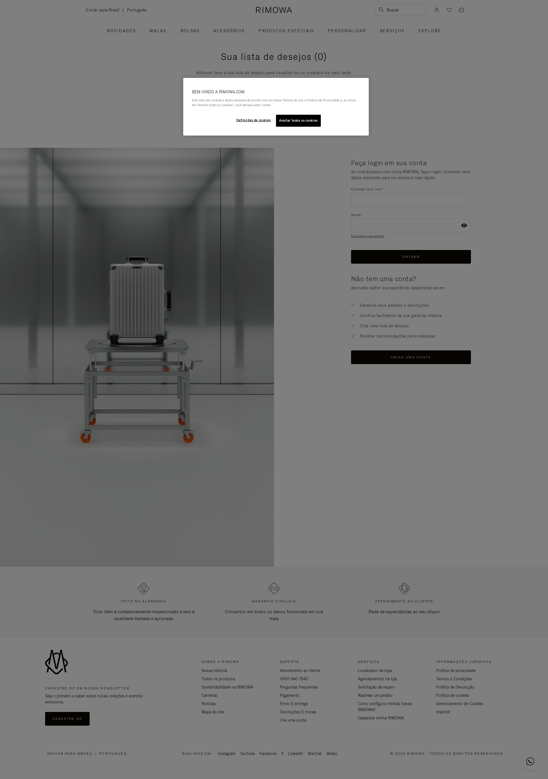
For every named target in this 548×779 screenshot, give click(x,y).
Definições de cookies (253, 120)
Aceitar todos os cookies (298, 120)
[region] (276, 107)
